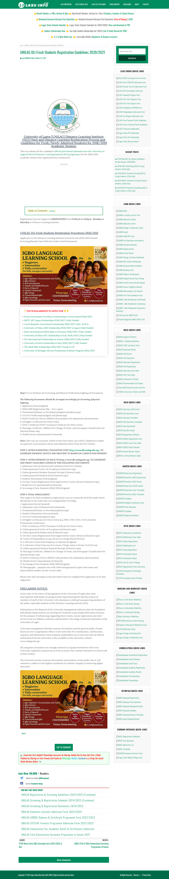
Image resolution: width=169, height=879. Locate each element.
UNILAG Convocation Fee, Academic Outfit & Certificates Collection (57, 829)
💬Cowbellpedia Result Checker (128, 659)
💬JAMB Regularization (125, 248)
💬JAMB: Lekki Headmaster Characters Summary (130, 309)
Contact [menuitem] (146, 4)
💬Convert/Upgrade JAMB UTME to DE (130, 319)
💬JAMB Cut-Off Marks (125, 253)
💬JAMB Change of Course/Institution (130, 257)
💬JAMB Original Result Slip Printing (130, 278)
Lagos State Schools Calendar (54, 25)
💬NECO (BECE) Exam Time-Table (128, 443)
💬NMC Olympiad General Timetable (130, 714)
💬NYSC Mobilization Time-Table (128, 537)
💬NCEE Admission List (125, 744)
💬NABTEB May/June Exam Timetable (130, 490)
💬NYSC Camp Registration (126, 549)
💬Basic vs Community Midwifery (129, 608)
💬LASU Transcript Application (127, 128)
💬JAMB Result (122, 232)
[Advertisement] (63, 81)
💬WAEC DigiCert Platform (126, 336)
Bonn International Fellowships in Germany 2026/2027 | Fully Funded (57, 331)
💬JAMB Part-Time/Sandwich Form (129, 295)
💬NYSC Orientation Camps (126, 558)
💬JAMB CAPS (121, 211)
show (52, 211)
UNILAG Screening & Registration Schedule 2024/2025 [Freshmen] (57, 800)
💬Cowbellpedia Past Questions (128, 676)
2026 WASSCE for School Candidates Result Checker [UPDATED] (130, 160)
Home (21, 45)
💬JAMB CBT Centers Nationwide (128, 261)
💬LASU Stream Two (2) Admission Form (131, 86)
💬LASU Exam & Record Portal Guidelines (132, 124)
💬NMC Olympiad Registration (127, 697)
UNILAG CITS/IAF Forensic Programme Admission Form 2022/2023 (57, 823)
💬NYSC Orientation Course (126, 554)
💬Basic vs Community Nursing (128, 612)
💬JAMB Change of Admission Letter (129, 227)
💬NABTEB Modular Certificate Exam (130, 502)
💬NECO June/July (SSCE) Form (128, 409)
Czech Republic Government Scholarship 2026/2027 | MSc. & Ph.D (56, 324)
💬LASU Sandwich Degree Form (128, 95)
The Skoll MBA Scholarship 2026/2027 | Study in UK (49, 347)
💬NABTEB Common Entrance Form (129, 753)
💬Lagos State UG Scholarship (127, 137)
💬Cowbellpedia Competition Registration (131, 655)
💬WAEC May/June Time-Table (127, 370)
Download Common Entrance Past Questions (57, 19)
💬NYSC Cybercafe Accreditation (128, 532)
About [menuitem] (137, 4)
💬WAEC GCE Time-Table (125, 374)
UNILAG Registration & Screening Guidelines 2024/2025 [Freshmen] (58, 794)
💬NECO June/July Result (125, 426)
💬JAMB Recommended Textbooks (129, 265)
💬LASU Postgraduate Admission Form (130, 111)
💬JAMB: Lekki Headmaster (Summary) (131, 303)
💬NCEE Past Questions (125, 740)
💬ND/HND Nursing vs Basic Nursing (130, 620)
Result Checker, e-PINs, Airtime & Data (53, 13)
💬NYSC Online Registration (126, 541)
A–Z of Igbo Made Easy (63, 36)
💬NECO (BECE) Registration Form (129, 438)
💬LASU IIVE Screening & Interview (129, 90)
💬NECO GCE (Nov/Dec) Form (127, 413)
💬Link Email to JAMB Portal (127, 315)
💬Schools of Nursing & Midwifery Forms (131, 624)
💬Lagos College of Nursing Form (128, 633)
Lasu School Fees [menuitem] (81, 4)
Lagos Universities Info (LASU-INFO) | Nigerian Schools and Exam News (52, 875)
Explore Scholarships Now (54, 31)
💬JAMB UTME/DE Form (125, 236)
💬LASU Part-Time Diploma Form (128, 99)
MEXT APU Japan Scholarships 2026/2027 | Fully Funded (51, 320)
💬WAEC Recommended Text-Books (129, 383)
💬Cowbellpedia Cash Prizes (126, 663)
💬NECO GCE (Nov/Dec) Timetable (129, 422)
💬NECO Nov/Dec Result (125, 430)
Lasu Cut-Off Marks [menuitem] (99, 4)
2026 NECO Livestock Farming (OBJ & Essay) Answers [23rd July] (130, 175)
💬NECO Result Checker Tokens (128, 451)
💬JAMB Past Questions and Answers (130, 240)
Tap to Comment (64, 747)
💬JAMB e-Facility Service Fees (128, 215)
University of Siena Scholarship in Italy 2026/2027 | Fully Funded (55, 343)
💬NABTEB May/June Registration (129, 473)
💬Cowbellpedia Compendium (127, 680)
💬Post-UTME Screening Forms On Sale (131, 78)
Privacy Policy (146, 875)
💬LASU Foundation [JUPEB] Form (129, 107)
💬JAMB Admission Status (126, 219)
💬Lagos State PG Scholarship (127, 133)
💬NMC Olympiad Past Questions (128, 702)
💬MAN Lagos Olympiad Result (127, 719)
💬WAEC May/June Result (126, 349)
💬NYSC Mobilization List (125, 545)
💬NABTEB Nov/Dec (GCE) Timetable (130, 494)
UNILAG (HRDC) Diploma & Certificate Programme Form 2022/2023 (58, 817)
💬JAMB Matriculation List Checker (129, 291)
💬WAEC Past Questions (125, 358)
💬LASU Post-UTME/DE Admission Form (131, 82)
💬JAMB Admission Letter (126, 223)
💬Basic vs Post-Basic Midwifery (128, 599)
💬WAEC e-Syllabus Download (127, 341)
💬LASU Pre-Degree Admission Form (130, 116)
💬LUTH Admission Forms (125, 629)
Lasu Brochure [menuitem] (66, 4)
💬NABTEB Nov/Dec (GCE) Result (129, 481)
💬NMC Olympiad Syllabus (126, 710)
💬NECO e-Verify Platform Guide (128, 455)
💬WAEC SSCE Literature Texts (128, 345)
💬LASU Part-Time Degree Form (128, 103)
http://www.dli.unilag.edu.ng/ (84, 450)
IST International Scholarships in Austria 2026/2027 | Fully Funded (56, 339)
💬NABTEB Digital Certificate (127, 515)
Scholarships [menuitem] (114, 4)
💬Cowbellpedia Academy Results (129, 671)
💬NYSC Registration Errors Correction (130, 566)
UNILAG (26, 45)
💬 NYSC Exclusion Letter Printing (129, 578)
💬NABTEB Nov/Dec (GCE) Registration (131, 477)
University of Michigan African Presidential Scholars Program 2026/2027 (59, 350)
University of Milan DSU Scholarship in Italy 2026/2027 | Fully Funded (58, 335)
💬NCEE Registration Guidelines (128, 736)
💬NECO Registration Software (127, 434)
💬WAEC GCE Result (124, 353)
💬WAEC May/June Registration (128, 362)
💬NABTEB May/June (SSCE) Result (129, 485)
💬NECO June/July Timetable (127, 417)
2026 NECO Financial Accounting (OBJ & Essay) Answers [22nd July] (131, 189)
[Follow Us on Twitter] (21, 777)
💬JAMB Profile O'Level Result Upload (130, 282)
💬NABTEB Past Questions (126, 507)
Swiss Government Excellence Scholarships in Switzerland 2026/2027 (58, 316)
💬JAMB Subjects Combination (127, 274)
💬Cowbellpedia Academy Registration (130, 667)
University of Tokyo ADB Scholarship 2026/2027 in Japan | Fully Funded (58, 328)
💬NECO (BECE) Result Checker (128, 447)
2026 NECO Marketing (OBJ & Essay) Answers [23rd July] (130, 167)
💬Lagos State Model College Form (129, 757)
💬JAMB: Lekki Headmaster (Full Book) (131, 299)
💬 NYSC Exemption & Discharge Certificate (128, 572)
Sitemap (136, 875)
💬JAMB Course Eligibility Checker (129, 286)
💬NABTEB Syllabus (123, 498)
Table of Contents (41, 210)
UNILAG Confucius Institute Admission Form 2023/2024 (51, 812)
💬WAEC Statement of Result (127, 379)
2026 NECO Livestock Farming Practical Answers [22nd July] (131, 182)
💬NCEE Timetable (123, 749)
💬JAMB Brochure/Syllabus (126, 244)
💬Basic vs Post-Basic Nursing (127, 603)
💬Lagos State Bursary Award (127, 141)
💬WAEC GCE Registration (126, 366)
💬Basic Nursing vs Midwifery (127, 616)
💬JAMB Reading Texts (125, 270)
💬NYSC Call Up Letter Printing (128, 562)
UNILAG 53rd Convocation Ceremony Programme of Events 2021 (55, 834)
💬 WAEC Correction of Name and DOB (130, 391)
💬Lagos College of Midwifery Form (129, 637)
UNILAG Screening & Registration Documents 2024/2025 (52, 806)
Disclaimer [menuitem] (127, 4)
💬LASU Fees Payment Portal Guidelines (131, 120)
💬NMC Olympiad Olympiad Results (129, 706)
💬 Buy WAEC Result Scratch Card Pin (130, 387)
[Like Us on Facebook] (21, 783)
